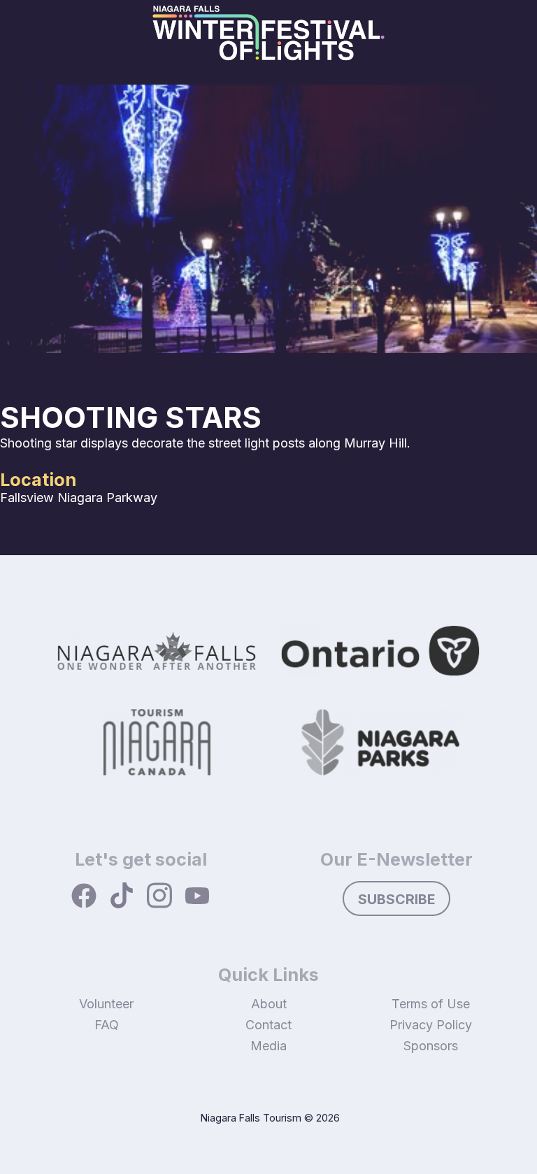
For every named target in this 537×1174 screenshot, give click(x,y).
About (269, 1003)
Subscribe (397, 899)
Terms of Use (431, 1003)
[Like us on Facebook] (83, 897)
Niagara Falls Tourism (251, 1118)
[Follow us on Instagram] (159, 896)
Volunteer (106, 1003)
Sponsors (430, 1045)
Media (268, 1045)
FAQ (106, 1024)
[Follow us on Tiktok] (121, 896)
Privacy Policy (430, 1024)
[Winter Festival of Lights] (268, 42)
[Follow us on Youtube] (197, 897)
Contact (268, 1024)
